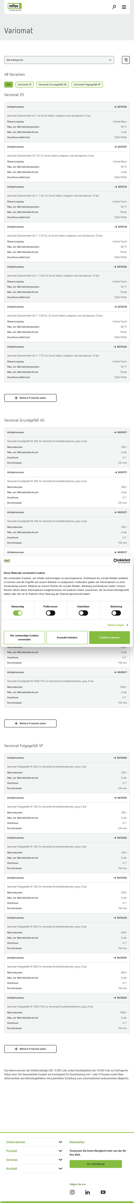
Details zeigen (116, 625)
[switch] (50, 613)
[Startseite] (15, 7)
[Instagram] (72, 1192)
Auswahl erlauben (67, 637)
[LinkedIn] (87, 1192)
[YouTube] (103, 1192)
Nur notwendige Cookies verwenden (24, 637)
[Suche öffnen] (114, 7)
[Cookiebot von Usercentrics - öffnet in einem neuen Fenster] (116, 561)
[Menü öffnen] (124, 7)
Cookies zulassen (110, 637)
